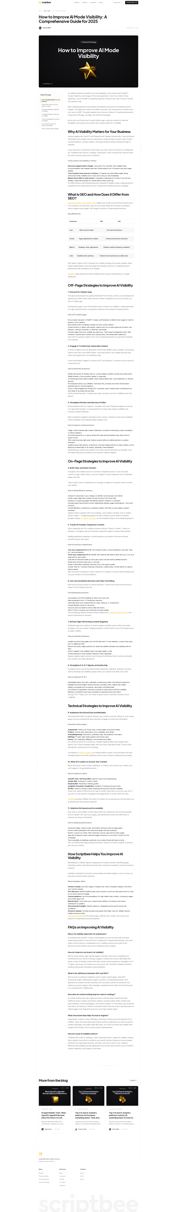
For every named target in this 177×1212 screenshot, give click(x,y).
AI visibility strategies (89, 518)
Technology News (44, 1179)
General (41, 1173)
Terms (82, 1176)
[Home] (45, 2)
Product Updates (43, 1176)
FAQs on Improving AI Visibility (50, 128)
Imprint (82, 1173)
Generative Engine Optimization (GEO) (82, 203)
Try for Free (117, 2)
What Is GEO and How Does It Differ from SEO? (50, 105)
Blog (40, 11)
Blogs (61, 1173)
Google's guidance (85, 753)
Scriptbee (71, 274)
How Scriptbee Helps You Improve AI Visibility (49, 124)
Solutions (84, 2)
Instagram (62, 1185)
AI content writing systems (118, 613)
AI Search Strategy (44, 1182)
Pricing (101, 2)
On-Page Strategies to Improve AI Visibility (50, 115)
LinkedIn (61, 1179)
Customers (93, 2)
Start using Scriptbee (76, 916)
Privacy (82, 1179)
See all (133, 1080)
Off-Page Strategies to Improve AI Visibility (50, 110)
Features (76, 2)
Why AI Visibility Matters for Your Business (51, 100)
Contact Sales (131, 2)
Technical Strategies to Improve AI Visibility (51, 119)
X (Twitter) (62, 1182)
